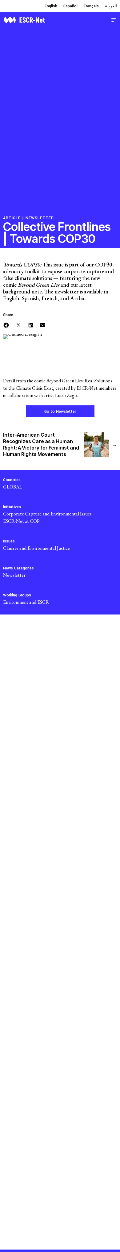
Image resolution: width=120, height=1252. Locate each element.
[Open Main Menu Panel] (114, 19)
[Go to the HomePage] (24, 19)
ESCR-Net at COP (21, 521)
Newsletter (40, 218)
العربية (111, 6)
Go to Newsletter (60, 411)
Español (70, 6)
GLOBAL (12, 487)
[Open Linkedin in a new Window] (31, 324)
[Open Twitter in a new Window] (18, 324)
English (51, 6)
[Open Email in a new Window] (42, 324)
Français (91, 6)
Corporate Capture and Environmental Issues (47, 514)
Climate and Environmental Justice (36, 548)
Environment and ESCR (26, 602)
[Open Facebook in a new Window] (6, 324)
